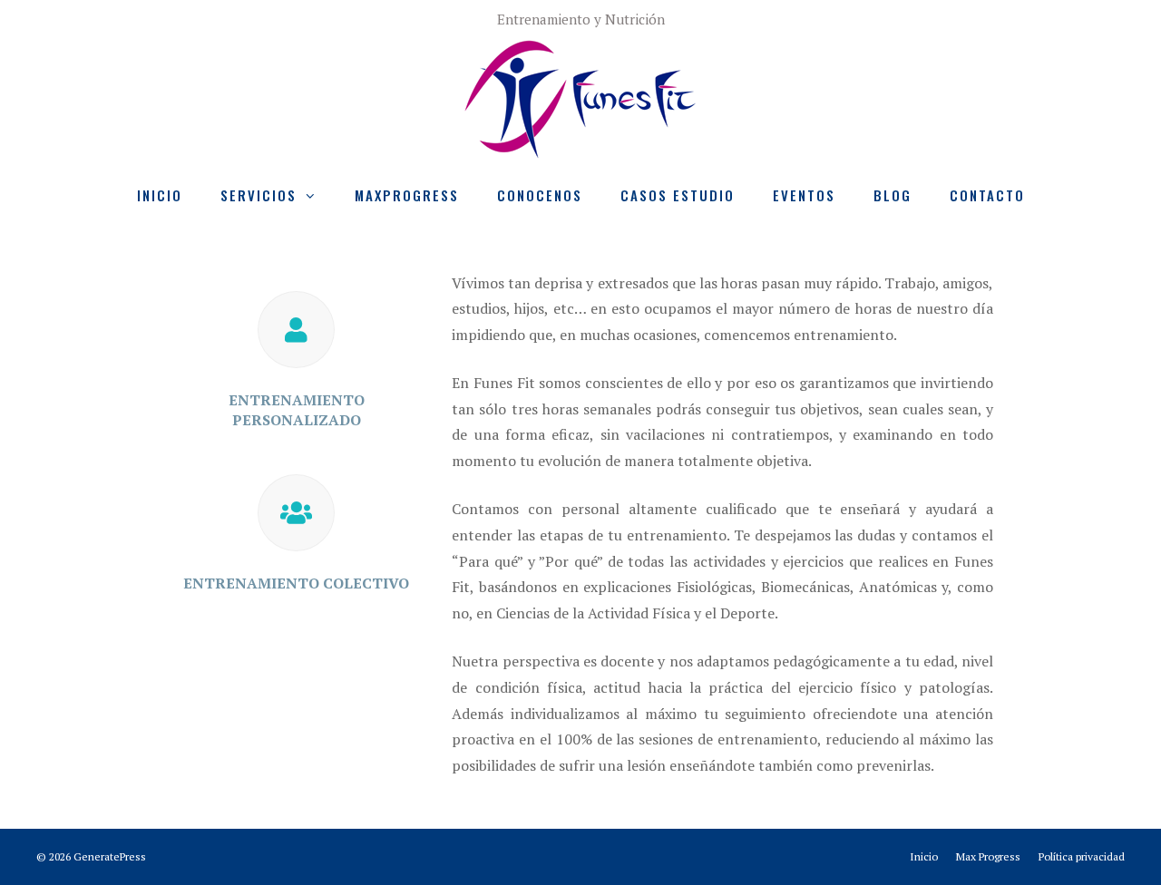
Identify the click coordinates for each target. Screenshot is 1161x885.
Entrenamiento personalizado (297, 410)
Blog (892, 195)
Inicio (159, 195)
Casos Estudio (677, 195)
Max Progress (988, 856)
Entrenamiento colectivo (296, 583)
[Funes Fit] (580, 96)
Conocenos (539, 195)
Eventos (804, 195)
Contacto (987, 195)
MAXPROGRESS (407, 195)
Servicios (258, 195)
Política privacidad (1082, 856)
